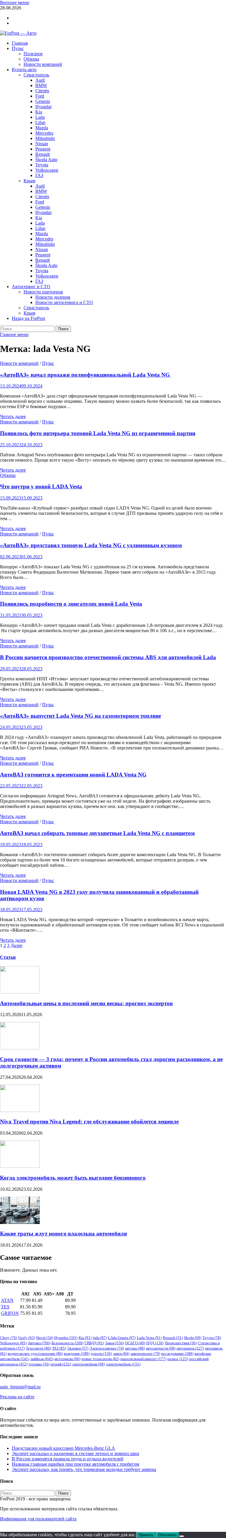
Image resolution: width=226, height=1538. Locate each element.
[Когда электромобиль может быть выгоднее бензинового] (20, 1166)
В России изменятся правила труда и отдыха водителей (67, 1458)
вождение (76, 1353)
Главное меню (14, 334)
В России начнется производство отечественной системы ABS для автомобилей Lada (108, 657)
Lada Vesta (149, 1337)
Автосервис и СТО (31, 286)
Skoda (192, 1337)
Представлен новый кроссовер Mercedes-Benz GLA (63, 1448)
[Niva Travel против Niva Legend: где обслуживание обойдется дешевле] (20, 1110)
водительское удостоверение (35, 1353)
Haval (44, 1337)
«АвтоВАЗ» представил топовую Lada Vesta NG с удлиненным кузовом (91, 545)
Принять (146, 1535)
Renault (42, 154)
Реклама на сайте (17, 1396)
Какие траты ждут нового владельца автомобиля (63, 1233)
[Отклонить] (181, 1536)
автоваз (135, 1348)
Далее (16, 945)
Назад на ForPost (28, 318)
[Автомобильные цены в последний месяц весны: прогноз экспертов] (20, 991)
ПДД (155, 1343)
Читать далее (13, 416)
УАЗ (59, 1348)
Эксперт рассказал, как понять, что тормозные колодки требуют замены (84, 1469)
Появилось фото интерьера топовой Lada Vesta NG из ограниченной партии (97, 433)
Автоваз (39, 1343)
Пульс (18, 48)
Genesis (42, 101)
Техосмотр (38, 1348)
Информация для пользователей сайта (38, 1518)
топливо (39, 1364)
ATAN (7, 1300)
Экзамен (77, 1348)
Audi (40, 80)
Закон (114, 1343)
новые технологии (100, 1359)
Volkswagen (46, 170)
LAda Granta (122, 1337)
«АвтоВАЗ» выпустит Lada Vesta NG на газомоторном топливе (80, 716)
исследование (177, 1353)
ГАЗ (39, 175)
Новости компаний (43, 64)
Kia (38, 111)
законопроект (145, 1353)
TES (5, 1306)
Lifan (40, 122)
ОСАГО (135, 1343)
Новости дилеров (52, 297)
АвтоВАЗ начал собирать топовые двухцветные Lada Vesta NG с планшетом (97, 833)
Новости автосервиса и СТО (64, 302)
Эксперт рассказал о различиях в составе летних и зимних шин (75, 1453)
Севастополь (36, 74)
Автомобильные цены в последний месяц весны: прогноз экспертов (86, 1003)
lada (100, 1337)
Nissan (41, 143)
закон (121, 1353)
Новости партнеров (43, 291)
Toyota (41, 164)
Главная (20, 43)
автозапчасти (160, 1348)
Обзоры (31, 58)
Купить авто (24, 69)
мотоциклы (67, 1359)
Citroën (42, 90)
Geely (26, 1337)
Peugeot (42, 148)
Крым (29, 180)
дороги (101, 1353)
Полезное (33, 53)
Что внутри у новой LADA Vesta (41, 486)
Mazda (41, 127)
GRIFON (10, 1313)
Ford (39, 95)
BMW (41, 85)
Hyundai (43, 106)
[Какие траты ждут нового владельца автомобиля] (20, 1222)
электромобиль (123, 1364)
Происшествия (181, 1343)
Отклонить (167, 1535)
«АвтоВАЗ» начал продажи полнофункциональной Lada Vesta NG (85, 375)
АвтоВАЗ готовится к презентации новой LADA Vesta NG (73, 774)
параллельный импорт (143, 1359)
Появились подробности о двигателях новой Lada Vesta (71, 604)
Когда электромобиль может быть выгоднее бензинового (73, 1178)
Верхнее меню (14, 2)
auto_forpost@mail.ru (20, 1386)
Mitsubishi (45, 138)
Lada (40, 117)
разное (177, 1359)
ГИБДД (94, 1343)
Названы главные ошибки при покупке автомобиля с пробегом (75, 1464)
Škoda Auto (46, 159)
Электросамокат (106, 1348)
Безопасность (67, 1343)
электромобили (88, 1364)
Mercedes (44, 133)
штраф (61, 1364)
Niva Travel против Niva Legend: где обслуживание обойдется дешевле (89, 1121)
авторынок (190, 1348)
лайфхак (41, 1359)
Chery (8, 1337)
